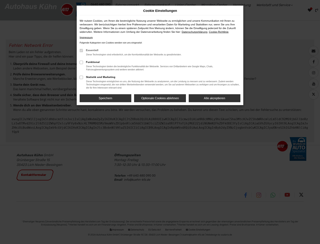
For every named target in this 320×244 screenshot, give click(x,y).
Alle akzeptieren (214, 98)
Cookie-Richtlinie (219, 31)
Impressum (86, 37)
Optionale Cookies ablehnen (160, 98)
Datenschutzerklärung (194, 31)
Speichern (105, 98)
